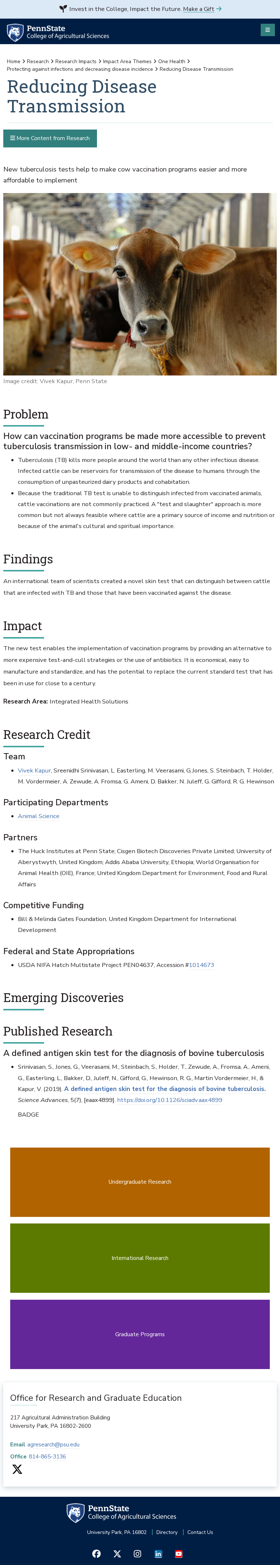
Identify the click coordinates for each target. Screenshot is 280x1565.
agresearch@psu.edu (53, 1444)
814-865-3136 (47, 1456)
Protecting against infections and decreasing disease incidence (80, 69)
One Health (171, 61)
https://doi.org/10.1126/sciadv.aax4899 (169, 1100)
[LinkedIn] (158, 1554)
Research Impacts (76, 61)
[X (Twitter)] (17, 1471)
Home (13, 61)
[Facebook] (96, 1554)
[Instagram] (137, 1554)
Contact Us (200, 1532)
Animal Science (38, 816)
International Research (140, 1258)
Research (38, 61)
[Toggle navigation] (268, 30)
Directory (167, 1532)
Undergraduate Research (140, 1182)
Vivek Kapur (34, 770)
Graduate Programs (140, 1334)
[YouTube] (178, 1554)
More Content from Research (52, 138)
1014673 (201, 965)
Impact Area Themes (127, 61)
